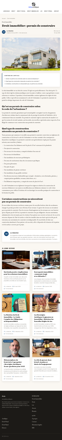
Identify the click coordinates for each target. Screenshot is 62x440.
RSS (33, 428)
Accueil (4, 18)
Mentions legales (37, 425)
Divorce (4, 428)
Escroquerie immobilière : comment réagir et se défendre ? (43, 274)
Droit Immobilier (33, 11)
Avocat (56, 11)
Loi (41, 11)
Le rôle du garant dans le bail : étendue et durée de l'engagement (43, 362)
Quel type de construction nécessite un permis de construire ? (22, 81)
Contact (34, 422)
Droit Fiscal (21, 11)
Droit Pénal (48, 11)
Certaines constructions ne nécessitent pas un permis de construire (24, 84)
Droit (13, 11)
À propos (54, 239)
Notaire (34, 411)
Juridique (6, 11)
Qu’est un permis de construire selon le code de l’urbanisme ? (22, 78)
